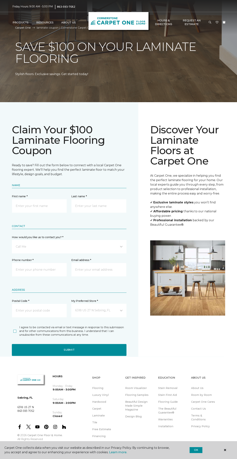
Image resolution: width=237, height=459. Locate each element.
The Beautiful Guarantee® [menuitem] (167, 410)
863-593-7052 (66, 6)
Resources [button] (45, 22)
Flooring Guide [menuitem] (168, 401)
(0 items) (224, 22)
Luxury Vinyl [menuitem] (100, 395)
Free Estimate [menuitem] (101, 429)
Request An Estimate (192, 22)
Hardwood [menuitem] (99, 401)
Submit (69, 349)
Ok (196, 450)
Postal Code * (20, 301)
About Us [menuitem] (197, 388)
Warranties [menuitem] (165, 419)
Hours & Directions (163, 22)
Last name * (79, 196)
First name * (20, 196)
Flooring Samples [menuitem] (136, 395)
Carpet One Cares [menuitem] (203, 401)
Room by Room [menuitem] (201, 395)
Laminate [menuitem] (98, 415)
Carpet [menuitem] (96, 408)
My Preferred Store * (84, 301)
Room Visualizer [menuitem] (136, 388)
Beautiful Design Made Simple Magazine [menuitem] (136, 405)
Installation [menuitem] (165, 426)
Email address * (81, 260)
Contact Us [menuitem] (198, 408)
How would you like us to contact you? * (37, 237)
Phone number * (23, 260)
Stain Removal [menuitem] (167, 388)
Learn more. (118, 452)
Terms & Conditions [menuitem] (198, 417)
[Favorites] (217, 22)
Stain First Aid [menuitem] (167, 395)
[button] (209, 22)
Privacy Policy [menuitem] (200, 426)
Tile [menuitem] (94, 422)
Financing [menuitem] (99, 436)
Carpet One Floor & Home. (45, 435)
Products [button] (21, 22)
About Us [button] (68, 22)
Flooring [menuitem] (97, 388)
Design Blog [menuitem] (133, 416)
